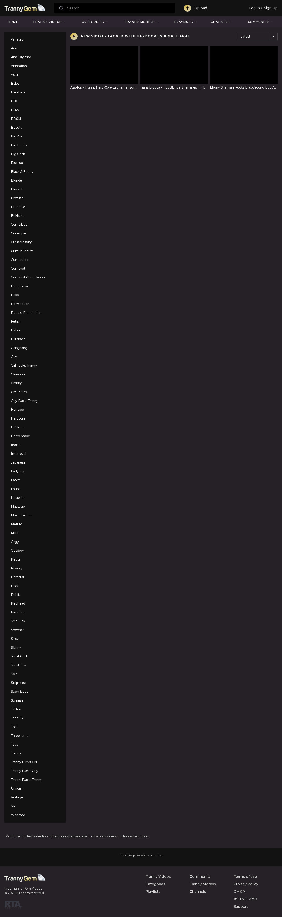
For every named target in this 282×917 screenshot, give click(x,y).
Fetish (15, 321)
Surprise (17, 700)
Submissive (19, 692)
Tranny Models (139, 22)
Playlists (183, 22)
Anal (14, 48)
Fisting (16, 330)
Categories (93, 22)
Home (13, 22)
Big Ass (16, 136)
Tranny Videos (47, 22)
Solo (14, 674)
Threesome (20, 736)
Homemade (20, 436)
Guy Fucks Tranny (24, 401)
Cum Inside (20, 260)
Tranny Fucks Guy (24, 771)
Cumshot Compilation (28, 277)
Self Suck (18, 621)
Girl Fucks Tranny (24, 366)
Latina (15, 489)
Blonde (16, 180)
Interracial (18, 454)
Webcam (18, 815)
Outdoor (17, 551)
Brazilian (17, 198)
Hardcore (18, 418)
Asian (15, 75)
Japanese (18, 462)
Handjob (17, 410)
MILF (15, 533)
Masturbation (21, 515)
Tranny (16, 753)
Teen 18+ (18, 718)
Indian (15, 445)
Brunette (18, 207)
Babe (15, 83)
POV (14, 586)
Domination (20, 304)
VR (13, 806)
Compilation (20, 224)
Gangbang (19, 348)
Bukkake (17, 216)
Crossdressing (21, 242)
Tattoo (16, 709)
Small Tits (18, 665)
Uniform (17, 789)
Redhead (18, 603)
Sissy (15, 639)
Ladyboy (17, 471)
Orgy (15, 542)
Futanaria (18, 339)
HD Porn (18, 427)
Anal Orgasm (21, 57)
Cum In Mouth (22, 251)
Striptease (19, 683)
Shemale (18, 630)
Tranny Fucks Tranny (26, 780)
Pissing (16, 568)
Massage (18, 507)
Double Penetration (26, 313)
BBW (15, 110)
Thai (14, 727)
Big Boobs (19, 145)
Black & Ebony (22, 172)
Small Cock (19, 656)
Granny (16, 383)
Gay (14, 357)
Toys (14, 744)
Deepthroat (20, 286)
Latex (15, 480)
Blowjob (17, 189)
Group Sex (19, 392)
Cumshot (18, 269)
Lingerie (17, 498)
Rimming (18, 612)
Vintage (17, 797)
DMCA (239, 891)
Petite (16, 559)
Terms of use (245, 876)
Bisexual (17, 163)
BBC (14, 101)
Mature (16, 524)
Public (15, 595)
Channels (220, 22)
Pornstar (17, 577)
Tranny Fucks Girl (24, 762)
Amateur (18, 39)
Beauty (16, 128)
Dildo (15, 295)
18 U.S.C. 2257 (245, 899)
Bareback (18, 92)
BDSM (16, 119)
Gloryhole (18, 374)
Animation (19, 66)
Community (258, 22)
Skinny (16, 648)
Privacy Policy (246, 884)
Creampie (18, 233)
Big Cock (18, 154)
